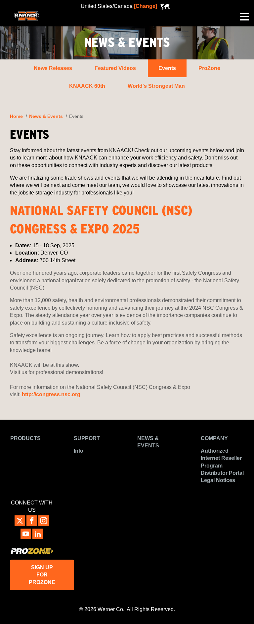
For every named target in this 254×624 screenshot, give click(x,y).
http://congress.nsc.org (51, 394)
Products (25, 438)
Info (78, 451)
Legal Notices (218, 480)
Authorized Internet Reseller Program (221, 458)
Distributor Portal (222, 473)
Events (167, 68)
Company (214, 438)
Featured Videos (115, 68)
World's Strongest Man (156, 86)
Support (87, 438)
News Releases (53, 68)
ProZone (209, 68)
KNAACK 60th (87, 86)
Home (16, 116)
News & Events (46, 116)
